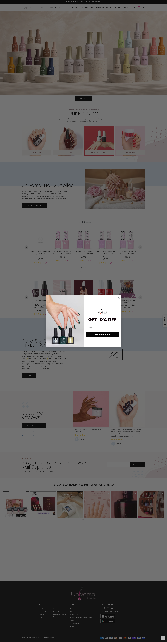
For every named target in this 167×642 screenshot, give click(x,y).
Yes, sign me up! (102, 334)
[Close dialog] (118, 298)
